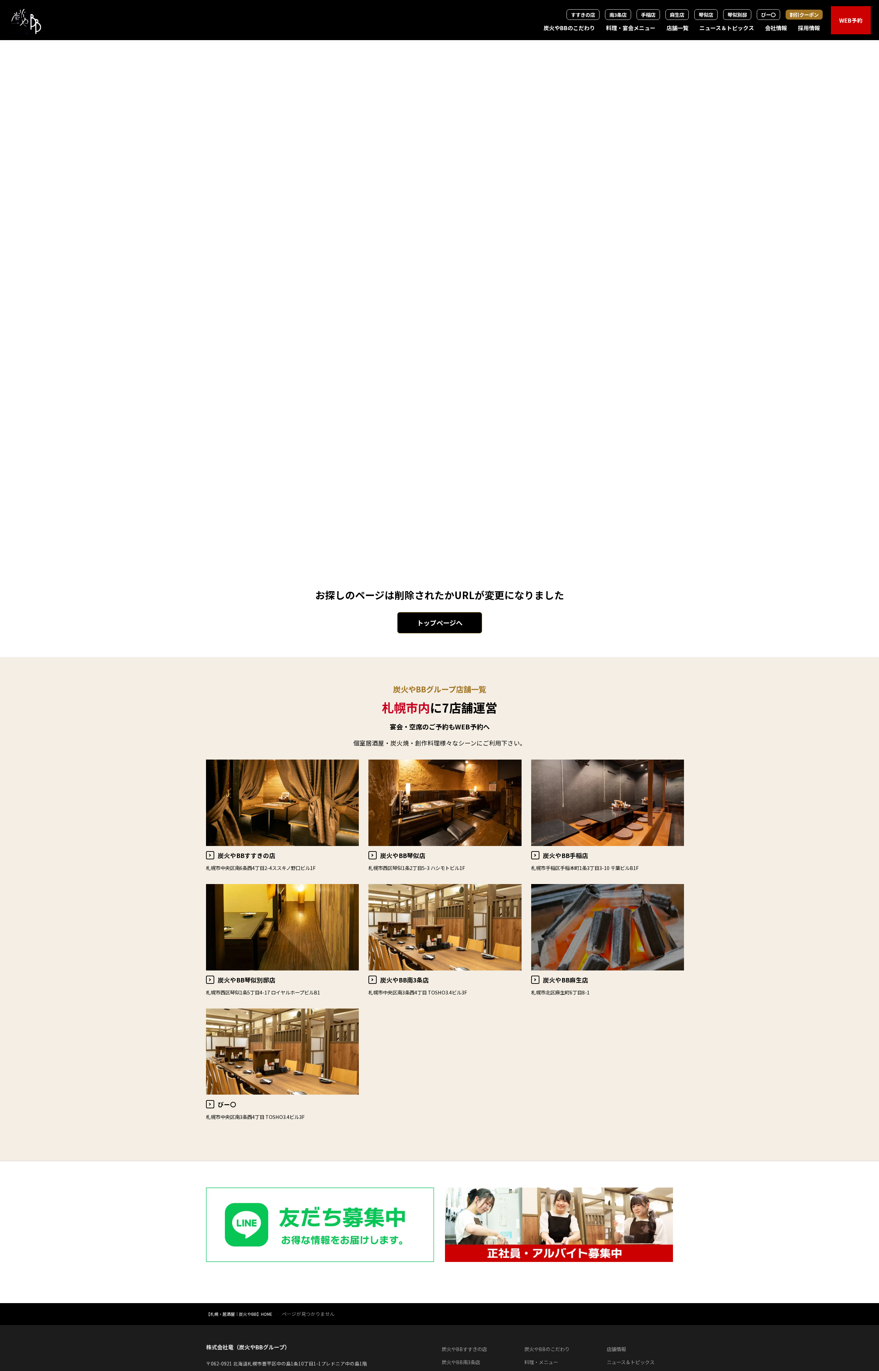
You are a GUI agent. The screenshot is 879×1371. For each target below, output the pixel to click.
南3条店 (618, 14)
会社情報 (776, 28)
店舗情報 (616, 1348)
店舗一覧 (677, 28)
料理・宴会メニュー (630, 28)
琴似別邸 (737, 14)
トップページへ (440, 623)
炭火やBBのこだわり (569, 28)
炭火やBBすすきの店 (464, 1348)
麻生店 (677, 14)
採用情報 (809, 28)
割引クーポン (804, 14)
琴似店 (706, 14)
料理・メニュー (541, 1362)
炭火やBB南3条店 (461, 1362)
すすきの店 (583, 14)
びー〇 (768, 14)
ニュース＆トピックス (726, 28)
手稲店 (648, 14)
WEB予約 (851, 20)
